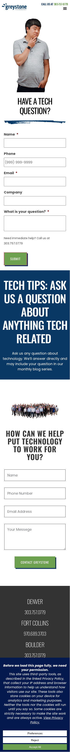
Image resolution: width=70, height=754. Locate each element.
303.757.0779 (35, 612)
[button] (65, 8)
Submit (15, 258)
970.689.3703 (35, 633)
